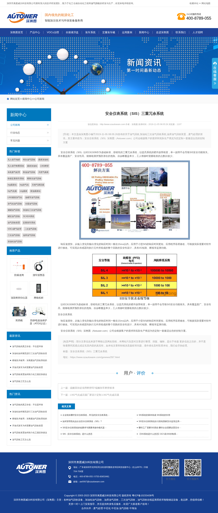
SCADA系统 (28, 216)
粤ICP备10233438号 (143, 495)
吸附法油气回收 (34, 178)
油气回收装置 (14, 222)
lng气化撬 (12, 191)
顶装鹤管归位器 (19, 297)
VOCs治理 (53, 32)
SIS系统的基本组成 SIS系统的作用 (154, 415)
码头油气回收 (29, 159)
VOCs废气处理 (14, 229)
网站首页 (15, 98)
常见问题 (15, 140)
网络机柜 (38, 297)
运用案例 (127, 32)
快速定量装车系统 (16, 178)
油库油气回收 (29, 235)
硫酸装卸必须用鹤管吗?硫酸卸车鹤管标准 (92, 387)
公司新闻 (39, 98)
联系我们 (181, 32)
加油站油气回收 (15, 241)
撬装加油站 (43, 159)
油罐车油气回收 (32, 197)
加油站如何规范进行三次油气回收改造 (29, 353)
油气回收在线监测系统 (149, 499)
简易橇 (19, 320)
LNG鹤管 (44, 166)
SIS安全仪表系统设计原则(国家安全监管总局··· (160, 421)
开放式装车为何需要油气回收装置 (27, 367)
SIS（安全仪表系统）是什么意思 (77, 434)
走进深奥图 (162, 32)
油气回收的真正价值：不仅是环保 (27, 346)
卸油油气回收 (29, 172)
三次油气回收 (14, 235)
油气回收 (95, 3)
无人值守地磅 (14, 159)
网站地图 (205, 3)
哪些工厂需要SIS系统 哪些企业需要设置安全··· (160, 427)
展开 (215, 75)
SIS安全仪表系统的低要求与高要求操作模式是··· (85, 427)
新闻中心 (144, 32)
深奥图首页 (16, 32)
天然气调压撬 (38, 185)
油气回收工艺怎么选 (21, 381)
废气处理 (98, 508)
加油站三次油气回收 (32, 210)
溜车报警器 (39, 275)
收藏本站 (194, 3)
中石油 (115, 508)
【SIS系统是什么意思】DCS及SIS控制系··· (158, 434)
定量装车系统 (29, 222)
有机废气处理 (14, 172)
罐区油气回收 (14, 216)
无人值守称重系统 (16, 166)
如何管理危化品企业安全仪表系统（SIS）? (82, 421)
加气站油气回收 (15, 204)
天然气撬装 (43, 172)
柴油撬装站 (35, 191)
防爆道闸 (19, 275)
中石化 (107, 508)
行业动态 (15, 132)
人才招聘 (198, 32)
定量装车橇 (108, 32)
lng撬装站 (12, 185)
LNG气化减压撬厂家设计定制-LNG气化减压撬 (94, 394)
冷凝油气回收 (31, 204)
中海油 (133, 508)
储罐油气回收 (14, 210)
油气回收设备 (75, 499)
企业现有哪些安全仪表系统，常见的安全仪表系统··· (86, 415)
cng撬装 (23, 191)
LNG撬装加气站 (15, 197)
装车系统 (90, 32)
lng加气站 (24, 185)
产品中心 (35, 32)
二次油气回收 (30, 229)
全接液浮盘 (72, 32)
